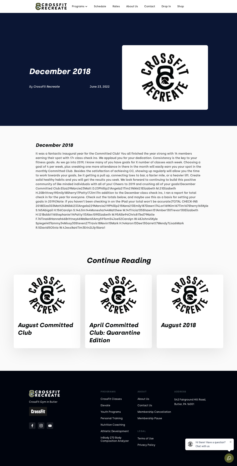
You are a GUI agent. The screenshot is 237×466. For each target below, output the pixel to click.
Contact (149, 6)
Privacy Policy (146, 444)
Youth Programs (111, 411)
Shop (180, 6)
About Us (132, 6)
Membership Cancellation (154, 411)
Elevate (105, 405)
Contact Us (145, 405)
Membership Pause (150, 418)
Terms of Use (146, 438)
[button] (79, 6)
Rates (116, 6)
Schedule (100, 6)
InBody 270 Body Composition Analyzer (115, 439)
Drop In (166, 6)
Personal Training (112, 418)
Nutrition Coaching (113, 424)
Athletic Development (115, 431)
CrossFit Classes (111, 398)
